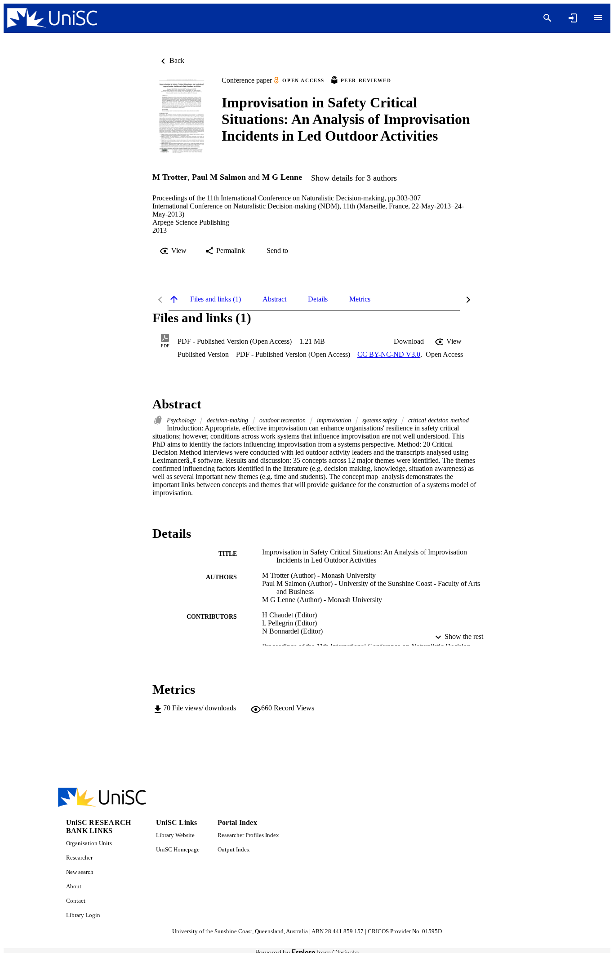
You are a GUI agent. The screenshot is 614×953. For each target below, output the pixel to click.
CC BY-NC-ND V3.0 (388, 354)
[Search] (547, 18)
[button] (408, 341)
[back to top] (174, 299)
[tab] (215, 299)
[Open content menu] (598, 18)
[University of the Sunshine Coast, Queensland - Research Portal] (52, 18)
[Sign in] (573, 18)
